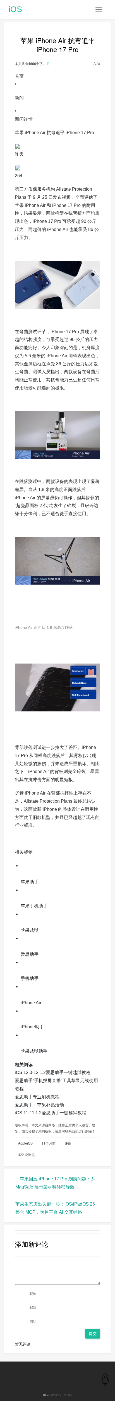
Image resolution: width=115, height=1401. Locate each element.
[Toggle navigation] (98, 9)
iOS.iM (67, 1395)
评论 (67, 1143)
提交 (93, 1333)
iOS (15, 9)
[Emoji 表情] (96, 1252)
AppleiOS (25, 1143)
